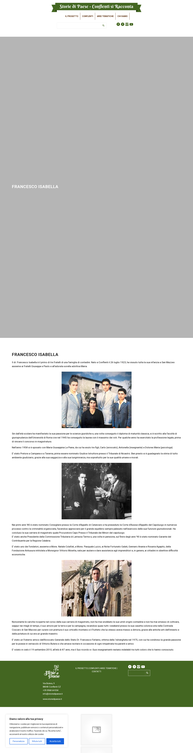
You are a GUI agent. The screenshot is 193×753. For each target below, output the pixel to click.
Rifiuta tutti (37, 741)
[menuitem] (71, 16)
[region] (37, 730)
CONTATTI (96, 671)
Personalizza (18, 741)
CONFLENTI (94, 668)
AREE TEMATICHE (108, 668)
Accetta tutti (55, 741)
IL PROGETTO (82, 668)
